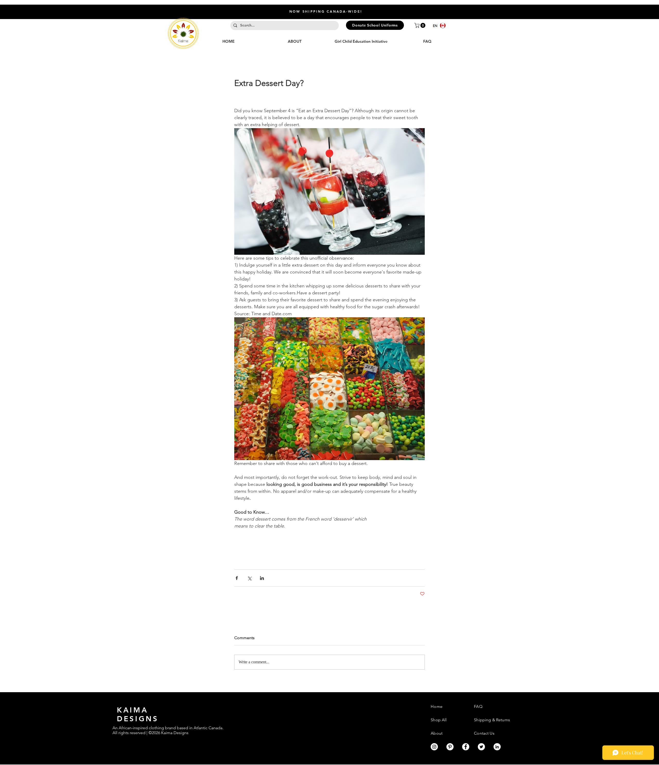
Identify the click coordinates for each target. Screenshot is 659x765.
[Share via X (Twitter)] (249, 578)
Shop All (439, 719)
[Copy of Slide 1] (332, 6)
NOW (381, 11)
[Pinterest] (450, 746)
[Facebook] (465, 746)
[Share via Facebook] (236, 578)
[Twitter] (481, 746)
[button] (420, 25)
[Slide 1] (327, 6)
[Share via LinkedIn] (261, 578)
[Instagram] (434, 746)
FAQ (478, 706)
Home (437, 706)
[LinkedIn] (497, 746)
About (437, 733)
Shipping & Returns (492, 719)
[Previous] (29, 12)
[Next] (630, 12)
